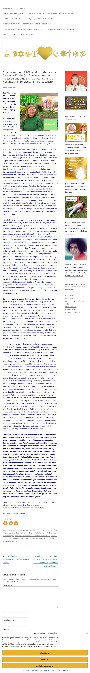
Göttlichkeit (7, 541)
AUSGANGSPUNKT (9, 8)
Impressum (64, 670)
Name (5, 611)
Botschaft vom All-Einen (24, 533)
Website (6, 629)
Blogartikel (46, 530)
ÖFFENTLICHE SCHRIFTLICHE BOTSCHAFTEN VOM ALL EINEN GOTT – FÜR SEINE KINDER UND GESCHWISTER (38, 13)
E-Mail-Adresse (9, 620)
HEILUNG (15, 541)
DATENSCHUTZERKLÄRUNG (31, 670)
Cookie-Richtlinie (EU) (72, 312)
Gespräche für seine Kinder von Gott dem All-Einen (32, 536)
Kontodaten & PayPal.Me (23, 34)
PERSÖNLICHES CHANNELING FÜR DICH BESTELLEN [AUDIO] (23, 29)
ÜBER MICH (24, 8)
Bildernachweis (70, 310)
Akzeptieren (45, 653)
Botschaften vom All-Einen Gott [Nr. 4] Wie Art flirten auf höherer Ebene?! (16, 559)
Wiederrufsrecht (71, 307)
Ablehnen (45, 659)
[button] (86, 633)
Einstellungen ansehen (45, 666)
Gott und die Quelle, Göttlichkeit (43, 539)
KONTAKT (6, 34)
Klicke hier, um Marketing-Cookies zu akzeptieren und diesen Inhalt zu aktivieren (76, 103)
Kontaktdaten (70, 295)
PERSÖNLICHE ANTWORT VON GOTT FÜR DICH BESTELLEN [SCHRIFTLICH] (27, 24)
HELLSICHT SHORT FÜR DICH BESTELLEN (61, 29)
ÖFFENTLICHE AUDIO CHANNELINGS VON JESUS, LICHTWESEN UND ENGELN (28, 19)
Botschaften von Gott (41, 533)
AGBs (67, 304)
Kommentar (8, 585)
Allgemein (38, 530)
